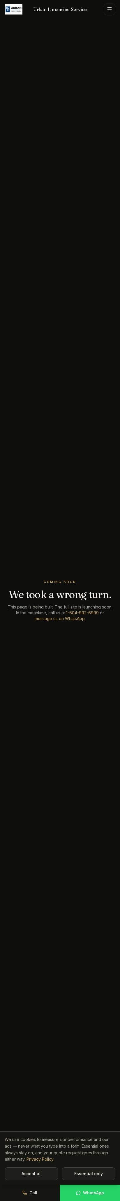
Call (33, 1192)
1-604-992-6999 (82, 612)
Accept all (32, 1173)
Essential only (88, 1173)
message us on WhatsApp (60, 618)
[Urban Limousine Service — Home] (13, 9)
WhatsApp (93, 1192)
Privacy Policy (40, 1159)
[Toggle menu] (109, 9)
